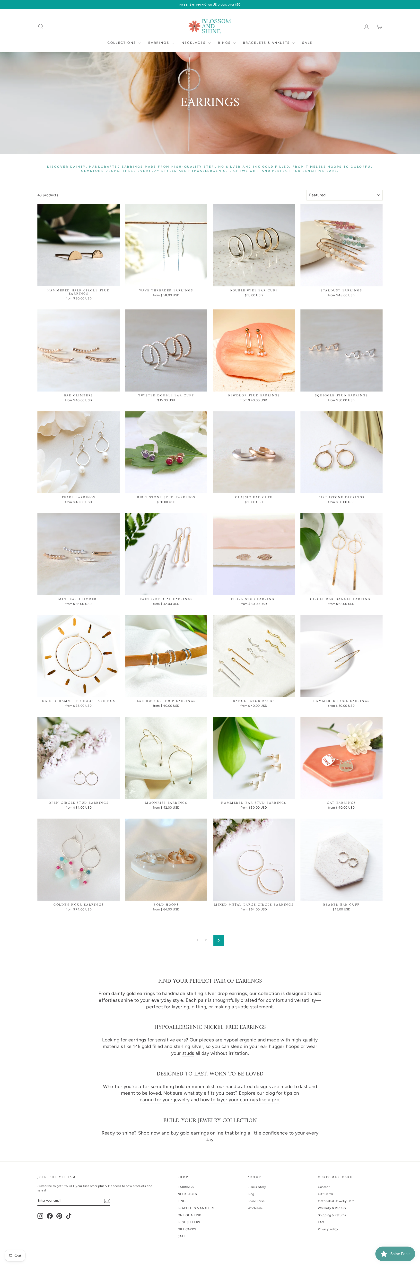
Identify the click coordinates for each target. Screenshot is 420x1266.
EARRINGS (186, 1187)
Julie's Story (257, 1187)
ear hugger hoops (279, 1046)
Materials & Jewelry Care (336, 1201)
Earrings (159, 42)
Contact (324, 1187)
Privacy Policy (328, 1229)
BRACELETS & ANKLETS (196, 1208)
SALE (182, 1236)
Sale (307, 42)
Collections (122, 42)
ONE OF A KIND (189, 1215)
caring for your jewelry (165, 1099)
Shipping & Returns (332, 1215)
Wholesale (255, 1208)
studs (188, 1053)
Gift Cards (325, 1194)
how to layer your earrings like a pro (239, 1099)
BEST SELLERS (189, 1222)
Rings (225, 42)
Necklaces (194, 42)
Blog (251, 1194)
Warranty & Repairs (332, 1208)
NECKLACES (187, 1194)
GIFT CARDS (187, 1229)
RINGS (183, 1201)
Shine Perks (256, 1201)
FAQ (321, 1222)
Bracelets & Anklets (267, 42)
